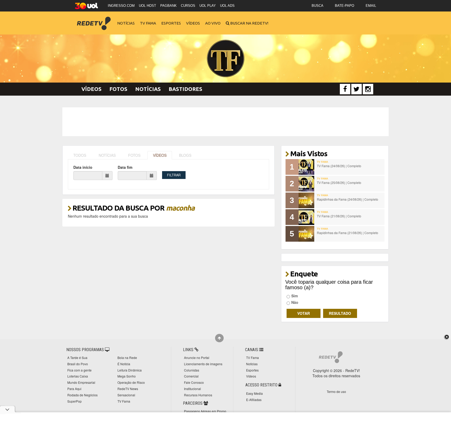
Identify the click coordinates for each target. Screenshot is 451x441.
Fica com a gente (79, 370)
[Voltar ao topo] (219, 338)
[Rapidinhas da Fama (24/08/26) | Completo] (306, 200)
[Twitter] (356, 89)
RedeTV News (127, 388)
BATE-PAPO (344, 6)
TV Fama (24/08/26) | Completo (339, 166)
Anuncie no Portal (196, 357)
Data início (82, 167)
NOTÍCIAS (107, 155)
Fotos (118, 89)
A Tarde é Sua (77, 357)
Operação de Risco (131, 382)
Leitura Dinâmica (129, 370)
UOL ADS (227, 6)
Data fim (125, 167)
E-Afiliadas (254, 399)
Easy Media (254, 393)
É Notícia (123, 364)
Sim (294, 295)
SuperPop (74, 401)
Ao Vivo (213, 23)
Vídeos (193, 23)
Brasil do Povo (77, 364)
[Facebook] (345, 89)
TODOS (79, 155)
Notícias (126, 23)
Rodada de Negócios (82, 395)
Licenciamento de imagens (203, 364)
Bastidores (185, 89)
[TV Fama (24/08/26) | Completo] (306, 167)
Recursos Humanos (198, 395)
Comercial (191, 376)
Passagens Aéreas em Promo (205, 411)
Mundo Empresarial (81, 382)
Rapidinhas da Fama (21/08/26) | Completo (347, 232)
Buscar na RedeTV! (248, 23)
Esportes (171, 23)
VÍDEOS (160, 155)
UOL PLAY (207, 6)
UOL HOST (147, 6)
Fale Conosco (194, 382)
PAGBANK (168, 6)
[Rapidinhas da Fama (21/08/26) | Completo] (306, 234)
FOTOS (134, 155)
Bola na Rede (127, 357)
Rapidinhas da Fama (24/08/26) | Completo (347, 199)
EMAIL (371, 6)
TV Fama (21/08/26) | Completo (339, 216)
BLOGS (185, 155)
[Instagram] (368, 89)
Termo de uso (336, 391)
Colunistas (191, 370)
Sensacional (126, 395)
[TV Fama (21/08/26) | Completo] (306, 217)
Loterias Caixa (77, 376)
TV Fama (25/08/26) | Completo (339, 182)
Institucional (192, 388)
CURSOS (188, 6)
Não (294, 302)
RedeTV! (94, 19)
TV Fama (148, 23)
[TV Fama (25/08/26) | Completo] (306, 184)
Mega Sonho (126, 376)
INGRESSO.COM (121, 6)
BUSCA (317, 6)
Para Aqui (74, 388)
